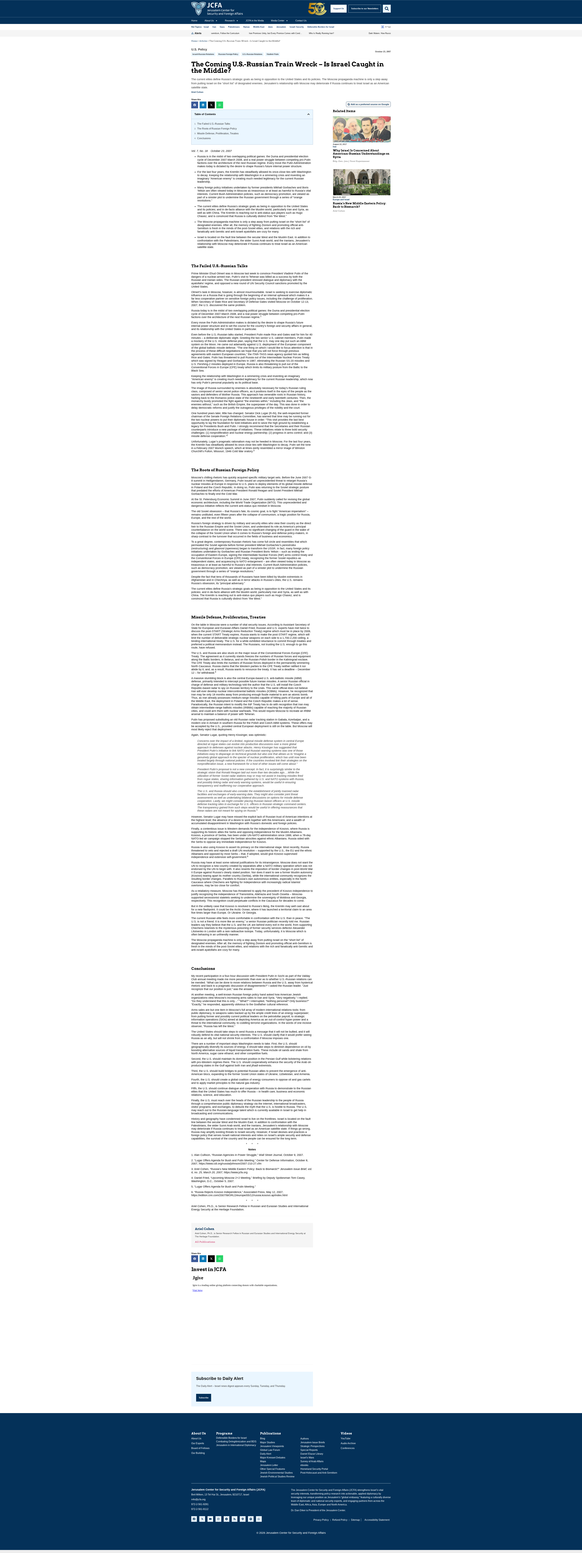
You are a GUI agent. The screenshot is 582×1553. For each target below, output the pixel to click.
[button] (194, 105)
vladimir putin (273, 54)
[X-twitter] (202, 1519)
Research (230, 20)
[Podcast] (242, 1519)
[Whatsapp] (259, 1519)
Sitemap (355, 1520)
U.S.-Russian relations (252, 54)
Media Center (277, 20)
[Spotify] (251, 1519)
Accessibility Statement (377, 1520)
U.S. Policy (199, 49)
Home (194, 20)
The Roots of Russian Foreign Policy (217, 128)
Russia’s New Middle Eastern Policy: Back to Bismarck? (359, 205)
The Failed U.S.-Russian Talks (213, 123)
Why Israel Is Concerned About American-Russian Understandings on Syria (361, 154)
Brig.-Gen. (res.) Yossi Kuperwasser (351, 161)
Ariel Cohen (197, 92)
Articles (203, 41)
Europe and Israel (341, 199)
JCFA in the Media (255, 20)
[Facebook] (194, 1519)
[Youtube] (210, 1519)
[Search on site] (387, 9)
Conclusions (204, 138)
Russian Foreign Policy (228, 54)
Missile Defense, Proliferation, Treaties (218, 133)
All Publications (205, 1241)
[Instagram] (218, 1519)
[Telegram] (226, 1519)
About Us (209, 20)
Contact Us (301, 20)
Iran (334, 147)
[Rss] (234, 1519)
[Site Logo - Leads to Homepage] (217, 8)
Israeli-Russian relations (203, 54)
